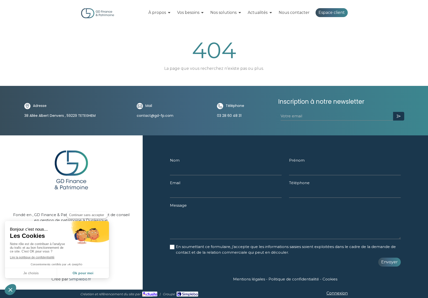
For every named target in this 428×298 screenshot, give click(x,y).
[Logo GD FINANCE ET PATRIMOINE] (97, 17)
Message (178, 205)
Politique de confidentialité (293, 279)
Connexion (337, 293)
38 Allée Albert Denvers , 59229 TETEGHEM (60, 115)
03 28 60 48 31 (229, 115)
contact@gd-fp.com (155, 115)
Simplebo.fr (80, 279)
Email (175, 182)
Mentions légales (249, 279)
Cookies (329, 279)
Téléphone (299, 182)
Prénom (297, 160)
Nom (175, 160)
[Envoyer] (398, 116)
